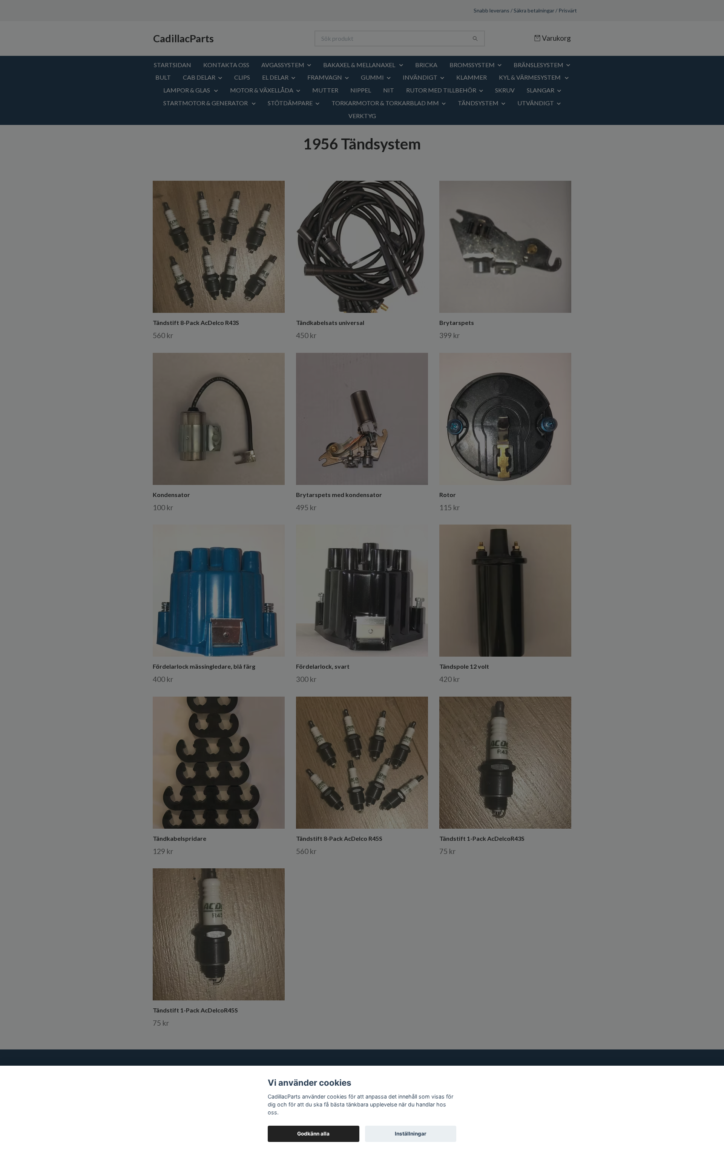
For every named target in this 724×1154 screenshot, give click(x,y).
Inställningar (410, 1134)
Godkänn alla (313, 1134)
